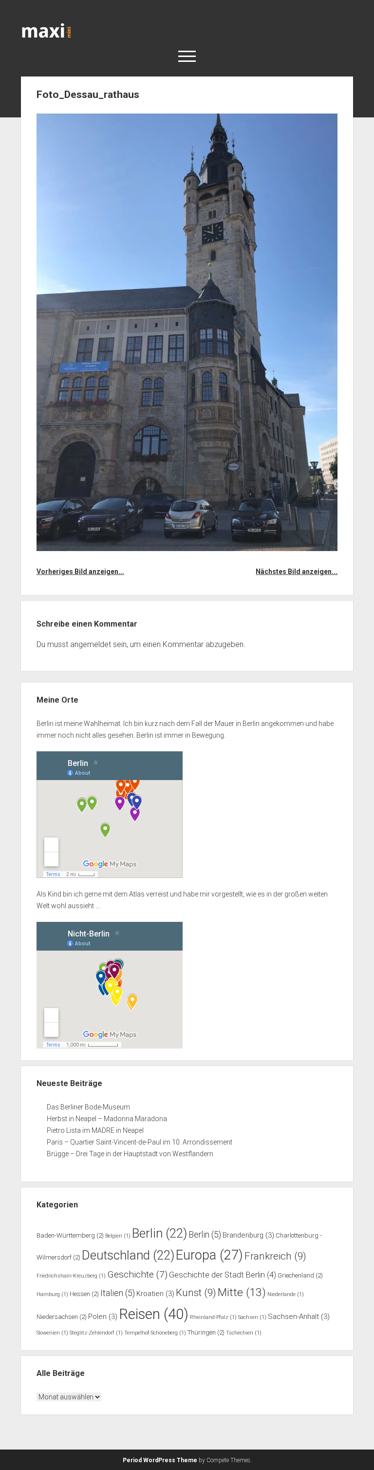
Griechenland (300, 1275)
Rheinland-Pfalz (213, 1317)
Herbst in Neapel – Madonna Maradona (107, 1119)
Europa (209, 1255)
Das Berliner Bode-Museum (88, 1107)
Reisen (153, 1314)
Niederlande (285, 1294)
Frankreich (275, 1256)
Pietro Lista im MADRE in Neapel (95, 1130)
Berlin (159, 1233)
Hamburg (52, 1294)
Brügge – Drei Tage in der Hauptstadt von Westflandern (131, 1154)
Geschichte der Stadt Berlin (222, 1274)
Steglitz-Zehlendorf (96, 1333)
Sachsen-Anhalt (299, 1316)
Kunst (196, 1292)
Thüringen (205, 1332)
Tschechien (244, 1333)
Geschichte (137, 1274)
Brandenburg (248, 1235)
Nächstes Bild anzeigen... (296, 571)
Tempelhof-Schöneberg (155, 1333)
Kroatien (155, 1293)
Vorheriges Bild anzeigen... (80, 571)
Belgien (118, 1236)
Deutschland (128, 1255)
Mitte (242, 1292)
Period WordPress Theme (160, 1460)
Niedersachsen (62, 1316)
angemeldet (90, 644)
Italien (117, 1293)
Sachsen (252, 1317)
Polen (102, 1316)
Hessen (84, 1294)
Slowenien (52, 1333)
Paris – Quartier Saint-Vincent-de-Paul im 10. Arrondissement (139, 1142)
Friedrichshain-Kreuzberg (71, 1276)
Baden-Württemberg (70, 1235)
